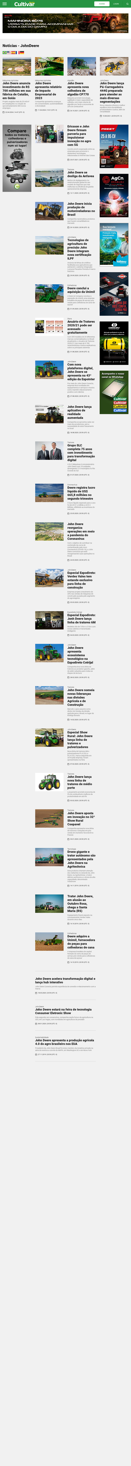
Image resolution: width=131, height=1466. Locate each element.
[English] (9, 52)
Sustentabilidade (41, 1037)
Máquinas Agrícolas (10, 80)
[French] (18, 52)
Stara (69, 319)
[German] (22, 52)
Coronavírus (72, 485)
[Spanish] (13, 52)
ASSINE (102, 4)
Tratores (70, 169)
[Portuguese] (5, 52)
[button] (5, 3)
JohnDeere (104, 80)
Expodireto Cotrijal (74, 612)
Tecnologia (71, 849)
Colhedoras (72, 285)
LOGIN (116, 4)
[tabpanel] (65, 23)
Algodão (70, 80)
